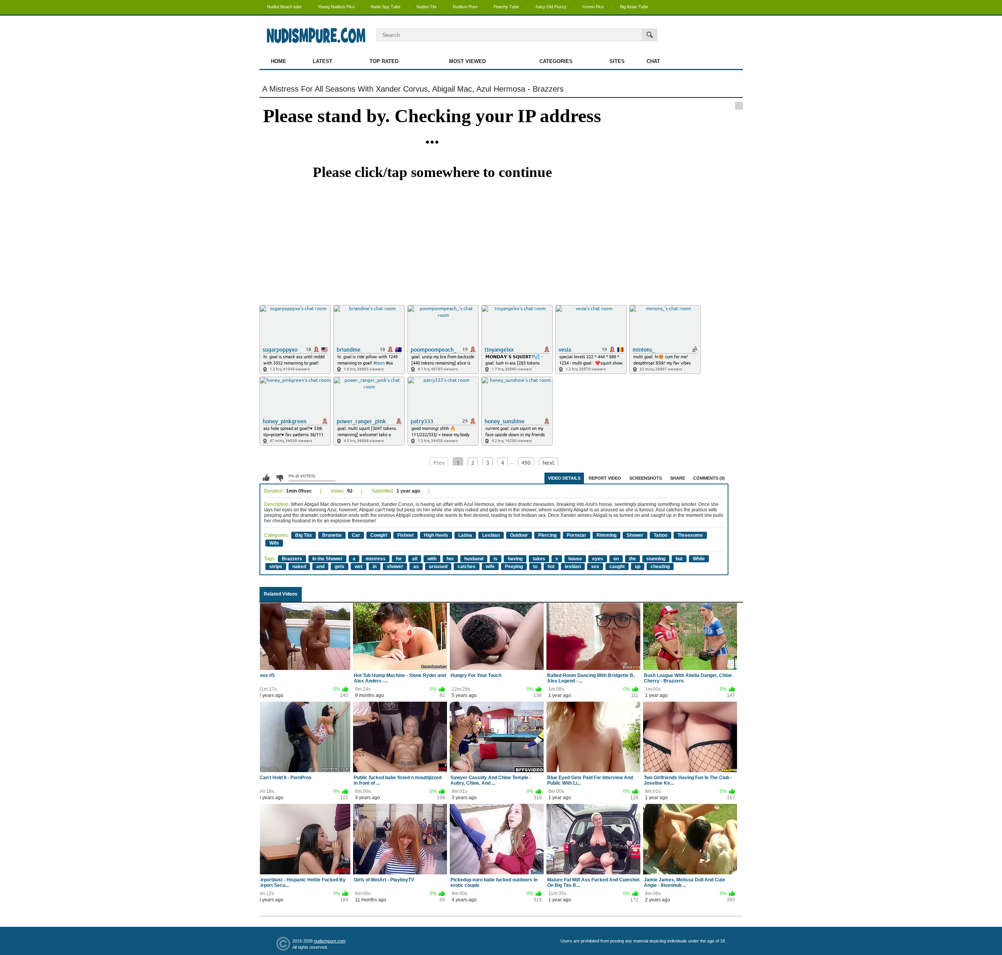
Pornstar (576, 535)
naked (299, 566)
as (416, 566)
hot (551, 566)
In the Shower (327, 558)
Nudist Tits (426, 6)
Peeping (514, 566)
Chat (653, 61)
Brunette (332, 535)
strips (275, 566)
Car (356, 535)
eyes (597, 558)
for (399, 558)
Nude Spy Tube (385, 6)
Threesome (690, 535)
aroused (438, 566)
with (431, 558)
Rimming (606, 535)
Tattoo (660, 535)
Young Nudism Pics (336, 6)
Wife (274, 543)
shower (395, 566)
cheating (660, 566)
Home (278, 61)
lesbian (573, 566)
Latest (322, 61)
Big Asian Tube (634, 6)
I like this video (266, 478)
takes (539, 558)
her (450, 558)
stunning (655, 558)
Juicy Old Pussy (550, 6)
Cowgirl (378, 535)
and (320, 566)
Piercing (547, 535)
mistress (376, 558)
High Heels (436, 535)
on (616, 558)
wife (490, 566)
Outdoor (519, 535)
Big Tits (303, 535)
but (679, 558)
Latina (465, 535)
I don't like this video (279, 478)
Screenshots (645, 478)
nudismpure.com (330, 941)
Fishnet (405, 535)
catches (467, 566)
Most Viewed (467, 61)
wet (358, 566)
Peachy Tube (506, 6)
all (414, 558)
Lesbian (491, 535)
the (632, 558)
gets (339, 566)
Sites (617, 61)
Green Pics (593, 6)
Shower (635, 535)
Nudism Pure (465, 6)
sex (595, 566)
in (375, 566)
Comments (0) (709, 478)
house (575, 558)
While (699, 558)
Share (677, 478)
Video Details (564, 478)
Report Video (605, 478)
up (637, 566)
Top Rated (383, 61)
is (495, 558)
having (515, 558)
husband (473, 558)
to (535, 566)
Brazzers (292, 558)
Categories (556, 61)
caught (617, 566)
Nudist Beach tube (284, 6)
